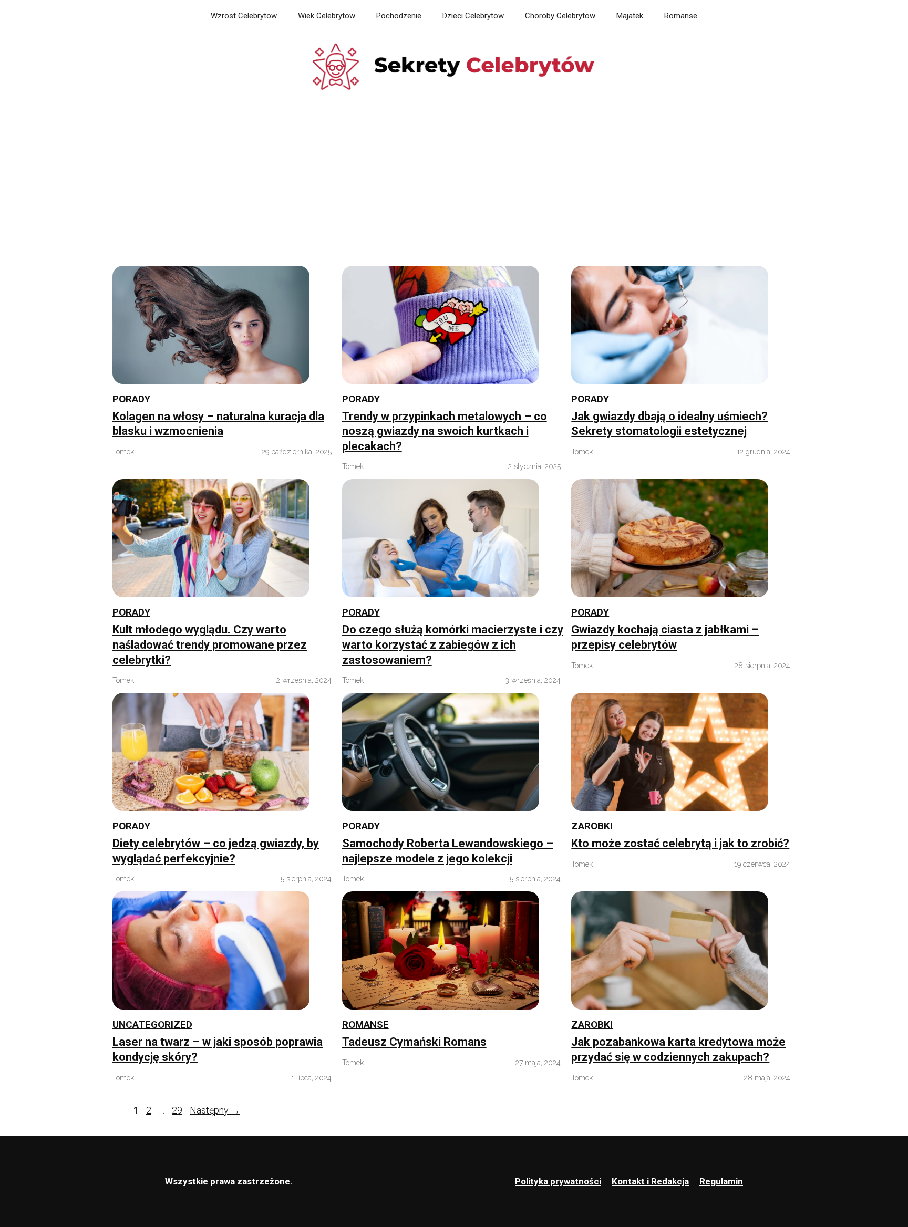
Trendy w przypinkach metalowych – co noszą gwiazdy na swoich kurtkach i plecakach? (444, 431)
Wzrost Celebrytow (244, 15)
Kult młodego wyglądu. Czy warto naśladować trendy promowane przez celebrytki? (209, 644)
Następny (215, 1110)
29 (178, 1110)
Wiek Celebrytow (326, 15)
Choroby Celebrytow (560, 15)
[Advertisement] (454, 181)
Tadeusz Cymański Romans (414, 1041)
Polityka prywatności (558, 1181)
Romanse (680, 15)
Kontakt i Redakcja (650, 1181)
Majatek (629, 15)
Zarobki (592, 826)
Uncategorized (152, 1024)
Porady (131, 399)
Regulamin (721, 1181)
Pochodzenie (398, 15)
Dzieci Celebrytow (473, 15)
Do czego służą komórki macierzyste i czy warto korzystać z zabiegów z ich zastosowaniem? (452, 644)
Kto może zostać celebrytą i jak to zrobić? (680, 843)
